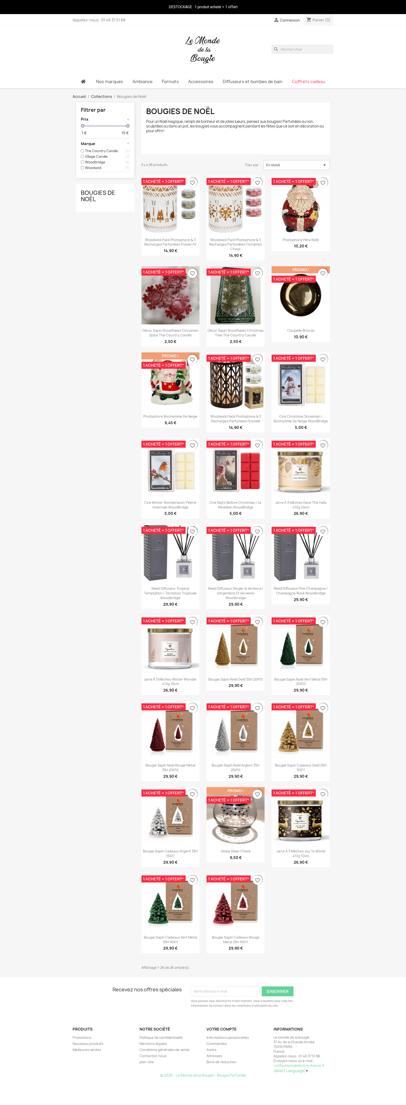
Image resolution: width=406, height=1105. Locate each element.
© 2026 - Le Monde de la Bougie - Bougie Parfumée (203, 1075)
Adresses (214, 1056)
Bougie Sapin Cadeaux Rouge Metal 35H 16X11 (235, 939)
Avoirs (211, 1049)
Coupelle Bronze (300, 330)
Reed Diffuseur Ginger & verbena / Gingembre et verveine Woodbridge (235, 593)
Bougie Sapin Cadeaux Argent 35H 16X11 (170, 853)
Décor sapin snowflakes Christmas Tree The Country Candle (235, 332)
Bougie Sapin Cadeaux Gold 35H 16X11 (300, 767)
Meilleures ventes (87, 1049)
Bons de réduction (221, 1062)
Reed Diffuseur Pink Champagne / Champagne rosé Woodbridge (301, 590)
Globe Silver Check (236, 851)
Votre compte (222, 1029)
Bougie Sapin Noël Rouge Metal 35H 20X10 (170, 767)
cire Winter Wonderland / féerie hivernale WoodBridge (170, 504)
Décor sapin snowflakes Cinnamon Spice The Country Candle (170, 332)
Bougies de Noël (98, 196)
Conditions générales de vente (165, 1049)
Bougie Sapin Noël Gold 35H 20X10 (235, 679)
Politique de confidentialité (161, 1037)
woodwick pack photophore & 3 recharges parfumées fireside (235, 418)
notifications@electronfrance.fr (299, 1065)
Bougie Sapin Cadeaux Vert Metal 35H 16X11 (170, 939)
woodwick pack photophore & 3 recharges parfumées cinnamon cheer (235, 244)
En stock (296, 165)
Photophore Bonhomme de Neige (170, 416)
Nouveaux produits (88, 1043)
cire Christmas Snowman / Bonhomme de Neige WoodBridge (300, 418)
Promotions (82, 1037)
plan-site (147, 1062)
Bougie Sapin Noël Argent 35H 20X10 (235, 767)
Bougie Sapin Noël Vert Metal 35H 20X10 (300, 681)
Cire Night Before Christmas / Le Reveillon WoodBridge (236, 504)
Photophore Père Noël (301, 240)
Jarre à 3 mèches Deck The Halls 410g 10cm (301, 504)
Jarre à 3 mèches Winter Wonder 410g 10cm (170, 681)
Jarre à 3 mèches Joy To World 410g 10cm (300, 853)
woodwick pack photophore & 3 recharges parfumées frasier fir (170, 242)
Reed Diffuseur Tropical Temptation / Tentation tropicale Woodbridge (170, 593)
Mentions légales (153, 1043)
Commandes (217, 1043)
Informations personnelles (228, 1037)
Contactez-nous (153, 1056)
